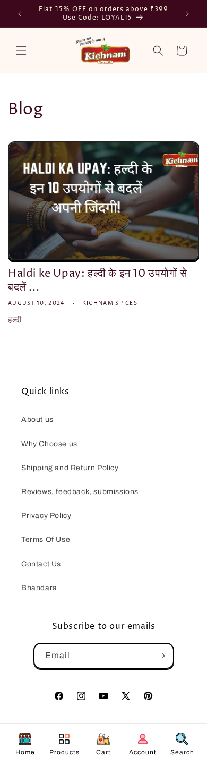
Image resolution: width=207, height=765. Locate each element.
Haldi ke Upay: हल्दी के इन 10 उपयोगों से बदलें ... (97, 281)
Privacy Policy (46, 516)
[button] (21, 50)
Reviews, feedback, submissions (80, 492)
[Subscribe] (161, 656)
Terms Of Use (45, 539)
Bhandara (39, 588)
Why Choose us (49, 444)
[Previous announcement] (19, 14)
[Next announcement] (187, 14)
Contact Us (41, 564)
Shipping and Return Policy (70, 468)
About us (37, 419)
